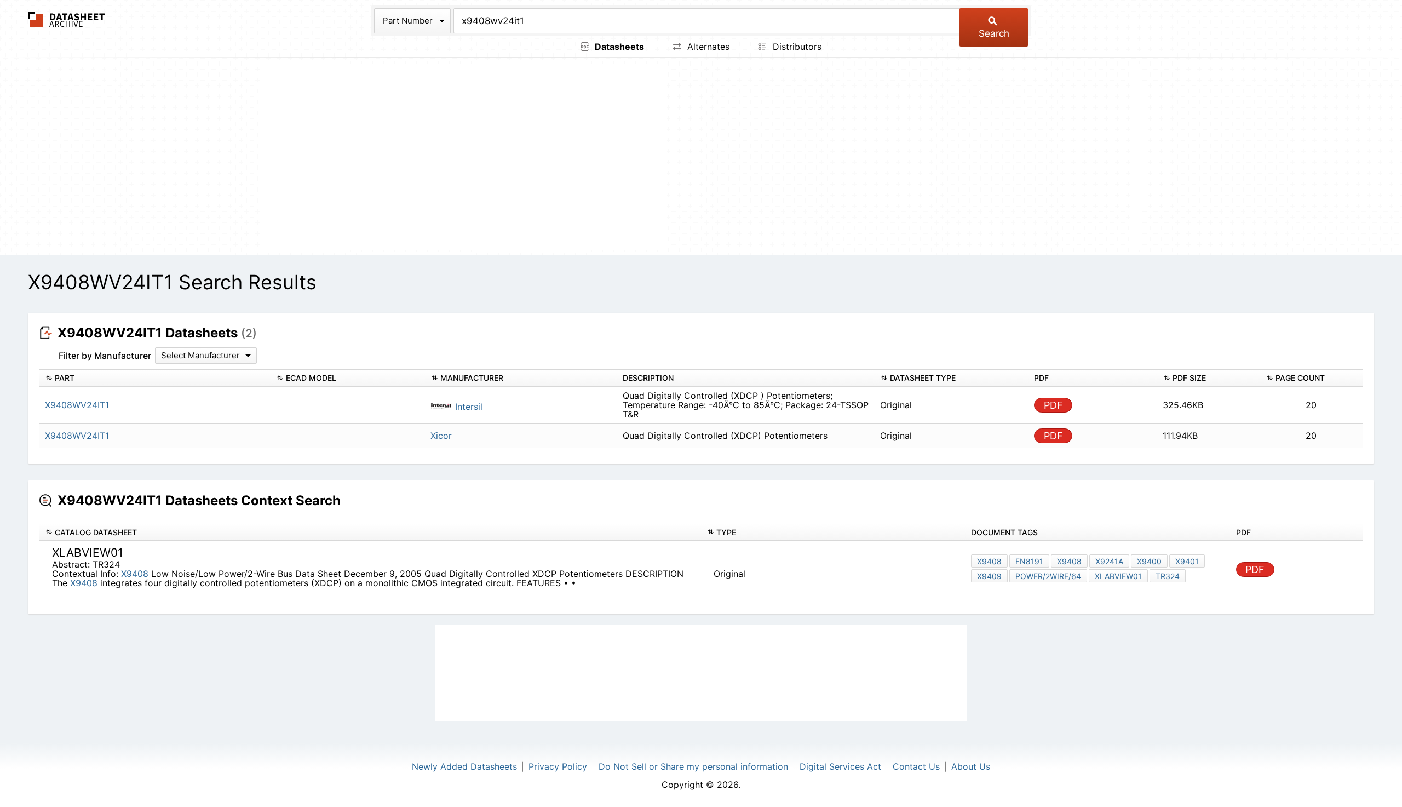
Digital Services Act (840, 766)
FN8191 (1029, 561)
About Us (970, 766)
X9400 (1149, 561)
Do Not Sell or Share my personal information (693, 766)
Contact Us (916, 766)
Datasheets (618, 46)
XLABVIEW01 (1118, 576)
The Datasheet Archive (66, 19)
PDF (1053, 405)
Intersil (467, 406)
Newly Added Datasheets (464, 766)
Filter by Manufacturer (105, 355)
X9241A (1109, 561)
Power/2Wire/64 (1048, 576)
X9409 (989, 576)
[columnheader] (155, 378)
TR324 (1168, 576)
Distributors (795, 46)
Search (994, 33)
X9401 (1187, 561)
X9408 (136, 573)
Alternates (707, 46)
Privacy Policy (557, 766)
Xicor (441, 435)
